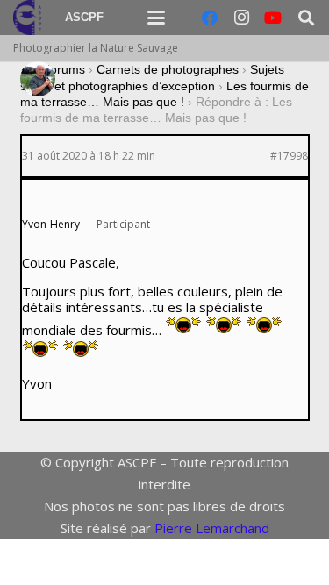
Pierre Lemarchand (211, 528)
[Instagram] (241, 17)
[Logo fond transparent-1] (29, 17)
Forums (63, 69)
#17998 (289, 156)
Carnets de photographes (168, 69)
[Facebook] (209, 17)
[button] (156, 17)
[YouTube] (273, 17)
